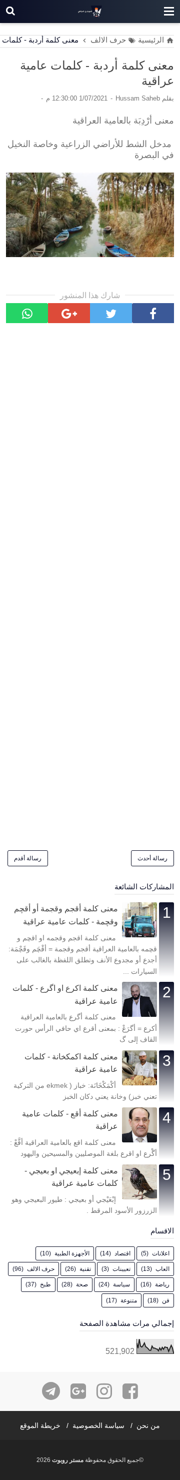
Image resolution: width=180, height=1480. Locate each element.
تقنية (85, 1268)
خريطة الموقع (40, 1425)
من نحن (148, 1425)
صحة (82, 1284)
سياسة (121, 1284)
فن (166, 1300)
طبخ (45, 1284)
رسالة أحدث (153, 858)
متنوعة (128, 1300)
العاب (163, 1268)
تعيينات (121, 1268)
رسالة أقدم (28, 858)
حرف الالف (40, 1268)
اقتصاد (122, 1253)
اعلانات (161, 1253)
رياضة (162, 1284)
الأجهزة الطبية (72, 1253)
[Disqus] (90, 463)
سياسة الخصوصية (98, 1425)
